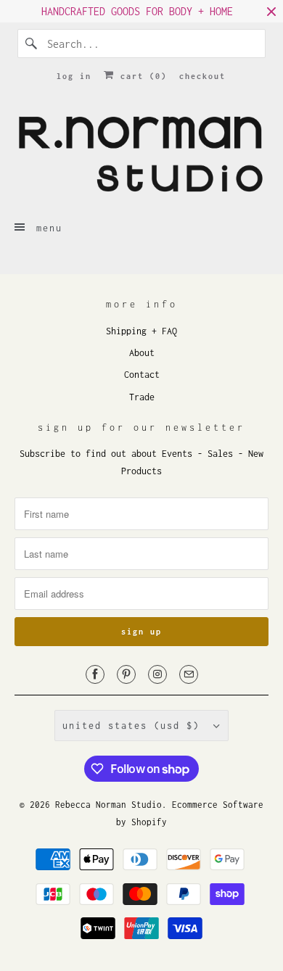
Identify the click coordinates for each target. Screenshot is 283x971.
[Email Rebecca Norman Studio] (188, 674)
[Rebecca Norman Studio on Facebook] (95, 674)
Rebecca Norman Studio (108, 804)
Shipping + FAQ (141, 331)
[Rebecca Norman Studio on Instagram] (157, 674)
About (142, 352)
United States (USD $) (134, 725)
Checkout (202, 76)
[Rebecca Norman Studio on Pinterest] (126, 674)
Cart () (141, 76)
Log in (74, 76)
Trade (142, 397)
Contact (142, 374)
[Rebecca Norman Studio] (142, 153)
